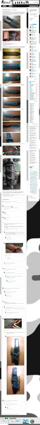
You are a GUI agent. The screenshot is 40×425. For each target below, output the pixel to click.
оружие (35, 183)
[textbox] (33, 169)
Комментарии (34, 24)
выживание (35, 172)
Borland (30, 144)
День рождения (34, 176)
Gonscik (31, 107)
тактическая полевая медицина (34, 190)
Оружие (32, 66)
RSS (36, 21)
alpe (30, 120)
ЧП (33, 193)
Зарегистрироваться (36, 2)
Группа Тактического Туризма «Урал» (32, 95)
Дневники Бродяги (33, 177)
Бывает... (34, 73)
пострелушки (34, 185)
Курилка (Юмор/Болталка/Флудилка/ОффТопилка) (33, 93)
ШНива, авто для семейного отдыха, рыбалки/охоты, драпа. (33, 50)
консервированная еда (33, 179)
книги (30, 179)
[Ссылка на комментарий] (11, 235)
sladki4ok (31, 112)
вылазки (33, 174)
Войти (33, 2)
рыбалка (31, 187)
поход (36, 185)
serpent (31, 122)
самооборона (31, 188)
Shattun (31, 119)
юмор (35, 193)
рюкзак (34, 187)
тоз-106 (36, 191)
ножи (31, 182)
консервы (36, 179)
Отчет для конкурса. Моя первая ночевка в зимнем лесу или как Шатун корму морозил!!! (33, 128)
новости (34, 181)
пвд (33, 184)
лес (33, 180)
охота (30, 184)
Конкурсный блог (31, 140)
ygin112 (31, 109)
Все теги (31, 167)
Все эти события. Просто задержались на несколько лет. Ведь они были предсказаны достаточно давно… (33, 32)
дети (36, 176)
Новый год (36, 181)
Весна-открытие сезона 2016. (32, 158)
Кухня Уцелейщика (32, 94)
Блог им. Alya (33, 37)
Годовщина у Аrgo (33, 54)
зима (30, 178)
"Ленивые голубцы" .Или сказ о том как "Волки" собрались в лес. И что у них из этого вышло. (33, 163)
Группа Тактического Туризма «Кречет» (32, 97)
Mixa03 (5, 196)
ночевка (33, 182)
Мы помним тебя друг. (31, 77)
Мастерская (31, 18)
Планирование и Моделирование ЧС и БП (32, 99)
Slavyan (31, 108)
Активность (9, 422)
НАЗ (32, 181)
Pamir (4, 270)
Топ (30, 82)
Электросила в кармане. (34, 64)
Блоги (8, 421)
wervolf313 (31, 105)
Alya (30, 110)
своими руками (34, 188)
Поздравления (36, 184)
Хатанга (32, 193)
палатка (32, 184)
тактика (30, 190)
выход (35, 174)
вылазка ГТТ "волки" (34, 173)
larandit (4, 214)
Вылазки (32, 73)
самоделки (36, 187)
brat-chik (30, 130)
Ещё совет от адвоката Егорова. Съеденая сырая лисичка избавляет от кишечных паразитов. (33, 39)
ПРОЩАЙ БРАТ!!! (33, 27)
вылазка (31, 173)
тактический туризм (33, 191)
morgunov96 (31, 118)
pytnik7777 (30, 159)
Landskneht (31, 111)
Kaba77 (31, 121)
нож (30, 182)
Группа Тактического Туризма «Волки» (32, 85)
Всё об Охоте (33, 46)
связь (36, 188)
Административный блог (34, 56)
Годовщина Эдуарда (33, 35)
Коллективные (12, 421)
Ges (30, 106)
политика (31, 185)
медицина (31, 181)
